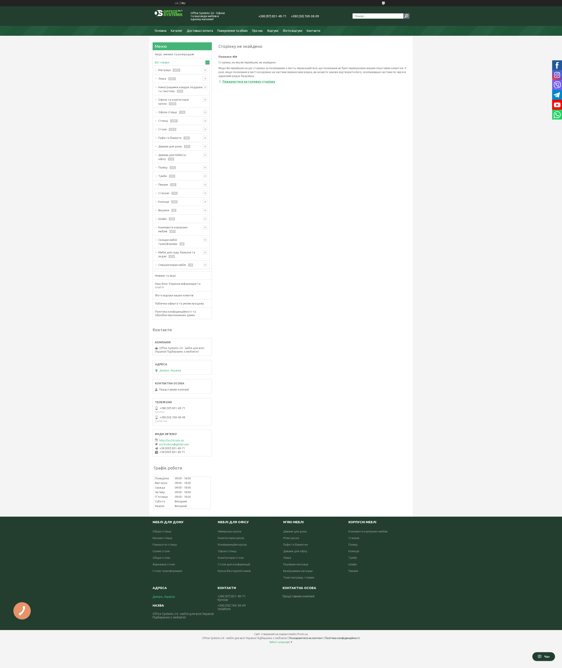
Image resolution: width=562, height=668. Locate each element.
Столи (162, 129)
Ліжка (162, 78)
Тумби (162, 175)
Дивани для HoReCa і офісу (172, 156)
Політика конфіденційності (342, 638)
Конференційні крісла (232, 544)
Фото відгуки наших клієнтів (174, 295)
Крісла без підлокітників (234, 570)
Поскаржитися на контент (306, 638)
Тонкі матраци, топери (298, 577)
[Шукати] (406, 16)
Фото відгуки (292, 30)
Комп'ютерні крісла (231, 537)
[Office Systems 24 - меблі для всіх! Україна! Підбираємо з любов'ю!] (169, 16)
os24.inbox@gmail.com (174, 444)
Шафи (162, 218)
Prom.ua (302, 634)
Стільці (163, 120)
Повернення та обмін (232, 30)
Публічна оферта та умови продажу (179, 303)
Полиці (163, 167)
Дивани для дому (170, 146)
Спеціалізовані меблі (172, 264)
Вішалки (163, 210)
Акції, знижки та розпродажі (174, 54)
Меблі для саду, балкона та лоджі (176, 254)
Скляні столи (161, 551)
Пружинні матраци (295, 564)
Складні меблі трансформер (167, 241)
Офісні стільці (167, 112)
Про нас (257, 30)
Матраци (164, 70)
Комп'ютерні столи (231, 557)
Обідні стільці (162, 531)
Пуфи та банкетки (295, 544)
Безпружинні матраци (298, 570)
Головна (160, 30)
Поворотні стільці (165, 544)
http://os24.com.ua (171, 440)
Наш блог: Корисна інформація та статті (177, 285)
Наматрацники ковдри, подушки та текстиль (180, 89)
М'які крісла (291, 537)
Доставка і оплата (200, 30)
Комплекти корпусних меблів (173, 229)
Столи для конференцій (234, 564)
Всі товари (162, 62)
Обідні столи (161, 557)
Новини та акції (165, 275)
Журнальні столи (164, 564)
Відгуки (272, 30)
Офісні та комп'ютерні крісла (173, 101)
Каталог (176, 30)
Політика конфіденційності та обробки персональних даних (175, 313)
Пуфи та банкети (169, 137)
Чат (547, 656)
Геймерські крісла (229, 531)
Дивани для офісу (295, 551)
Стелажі (163, 193)
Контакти (313, 30)
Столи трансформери (167, 570)
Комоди (163, 201)
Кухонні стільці (162, 537)
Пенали (163, 184)
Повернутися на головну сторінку (248, 81)
